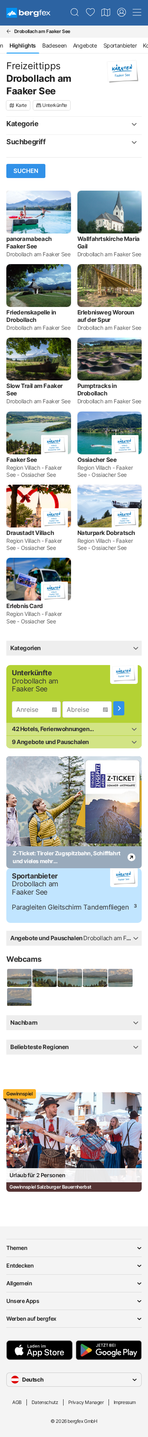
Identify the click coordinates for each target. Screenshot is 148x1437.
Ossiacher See (97, 459)
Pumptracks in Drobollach (97, 389)
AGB (17, 1402)
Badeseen (54, 45)
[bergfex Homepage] (28, 13)
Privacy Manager (86, 1402)
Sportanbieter (120, 45)
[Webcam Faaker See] (19, 978)
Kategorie (22, 123)
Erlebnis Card (24, 606)
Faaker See (21, 459)
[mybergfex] (121, 12)
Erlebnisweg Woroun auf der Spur (105, 316)
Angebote (85, 45)
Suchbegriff (26, 142)
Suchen (25, 171)
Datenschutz (45, 1402)
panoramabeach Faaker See (29, 242)
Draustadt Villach (30, 533)
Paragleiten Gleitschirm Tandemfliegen (70, 907)
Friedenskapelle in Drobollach (31, 316)
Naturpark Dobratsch (106, 533)
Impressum (125, 1402)
